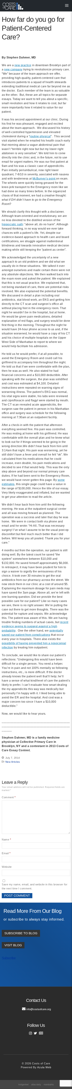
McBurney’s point (44, 178)
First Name (12, 969)
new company (13, 69)
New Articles (12, 761)
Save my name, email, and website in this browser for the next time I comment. (34, 886)
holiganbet (23, 1084)
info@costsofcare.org (38, 1009)
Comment (9, 797)
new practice (23, 65)
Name (6, 839)
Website (7, 866)
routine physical (40, 136)
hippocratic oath (12, 224)
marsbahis (49, 1084)
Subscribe (9, 958)
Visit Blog (13, 945)
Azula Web (44, 1067)
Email (6, 853)
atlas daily (36, 1084)
